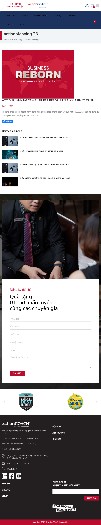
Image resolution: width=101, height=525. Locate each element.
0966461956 (12, 469)
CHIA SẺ (6, 490)
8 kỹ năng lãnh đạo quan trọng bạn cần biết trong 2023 (44, 165)
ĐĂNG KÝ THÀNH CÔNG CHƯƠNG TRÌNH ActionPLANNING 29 (43, 138)
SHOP (5, 496)
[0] (92, 5)
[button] (7, 121)
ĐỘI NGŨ (56, 426)
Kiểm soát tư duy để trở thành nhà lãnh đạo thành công (45, 178)
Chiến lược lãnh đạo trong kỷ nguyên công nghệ (41, 151)
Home (6, 39)
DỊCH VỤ (56, 439)
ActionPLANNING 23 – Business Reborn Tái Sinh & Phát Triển (48, 100)
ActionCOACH (59, 433)
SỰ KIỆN (6, 483)
